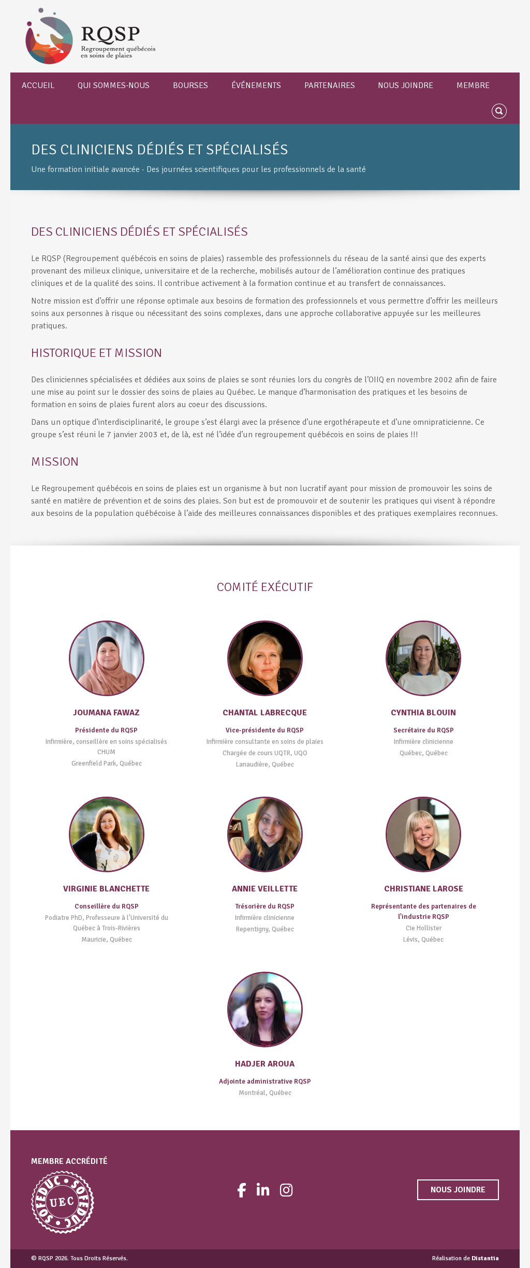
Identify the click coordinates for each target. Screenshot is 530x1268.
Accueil (38, 85)
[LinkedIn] (263, 1190)
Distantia (485, 1258)
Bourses (190, 85)
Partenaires (329, 85)
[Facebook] (241, 1190)
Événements (256, 85)
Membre (473, 85)
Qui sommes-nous (114, 85)
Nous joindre (405, 85)
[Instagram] (286, 1190)
